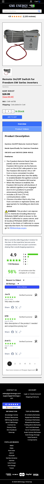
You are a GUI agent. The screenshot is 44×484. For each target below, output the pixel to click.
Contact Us (12, 425)
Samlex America (11, 458)
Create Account (35, 394)
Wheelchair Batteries (32, 422)
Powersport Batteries (32, 420)
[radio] (31, 254)
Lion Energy (11, 465)
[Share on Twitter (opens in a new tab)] (16, 307)
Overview (22, 124)
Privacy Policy (11, 427)
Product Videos (22, 129)
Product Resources (11, 417)
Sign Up (33, 1)
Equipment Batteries (32, 417)
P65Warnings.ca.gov (18, 228)
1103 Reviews (15, 264)
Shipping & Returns (32, 397)
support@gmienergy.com (11, 397)
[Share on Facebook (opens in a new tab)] (12, 308)
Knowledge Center (11, 415)
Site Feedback (11, 430)
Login (31, 1)
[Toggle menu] (3, 2)
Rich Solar (11, 451)
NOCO (11, 453)
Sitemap (12, 432)
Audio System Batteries (32, 432)
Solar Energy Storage (32, 435)
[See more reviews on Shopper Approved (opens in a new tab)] (20, 307)
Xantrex (11, 460)
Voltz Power (12, 463)
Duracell (11, 456)
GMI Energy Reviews (11, 420)
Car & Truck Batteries (32, 430)
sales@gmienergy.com (11, 393)
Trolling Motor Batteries (32, 425)
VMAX (12, 446)
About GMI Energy (12, 422)
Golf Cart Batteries (32, 427)
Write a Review (22, 287)
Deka (11, 448)
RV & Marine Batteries (32, 415)
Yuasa (11, 468)
